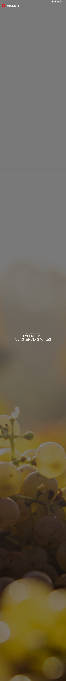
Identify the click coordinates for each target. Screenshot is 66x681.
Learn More (33, 356)
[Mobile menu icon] (62, 5)
